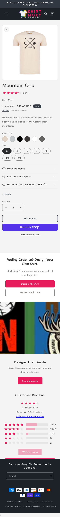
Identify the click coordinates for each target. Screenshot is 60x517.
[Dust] (5, 139)
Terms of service (13, 506)
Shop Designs (30, 380)
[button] (6, 14)
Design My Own (30, 283)
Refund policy (47, 501)
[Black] (20, 139)
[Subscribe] (50, 476)
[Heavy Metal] (42, 139)
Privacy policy (32, 501)
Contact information (32, 506)
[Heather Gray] (12, 139)
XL (46, 150)
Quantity (6, 201)
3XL (19, 157)
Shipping (5, 110)
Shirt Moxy (19, 501)
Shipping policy (49, 506)
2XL (7, 157)
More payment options (30, 234)
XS (7, 150)
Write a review (30, 452)
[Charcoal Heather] (27, 139)
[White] (34, 139)
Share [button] (8, 194)
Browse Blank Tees (30, 292)
